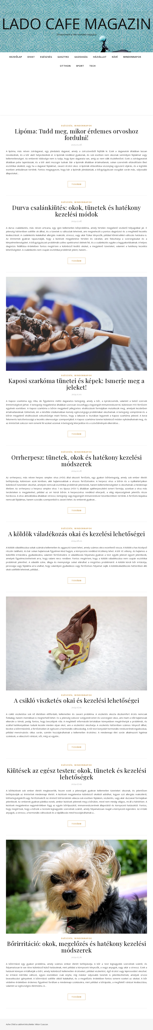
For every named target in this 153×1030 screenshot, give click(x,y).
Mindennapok (132, 56)
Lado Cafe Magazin (76, 23)
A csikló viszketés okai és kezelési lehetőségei (76, 700)
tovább (77, 184)
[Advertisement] (76, 93)
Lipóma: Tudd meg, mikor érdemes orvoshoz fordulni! (76, 134)
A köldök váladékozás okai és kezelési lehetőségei (76, 534)
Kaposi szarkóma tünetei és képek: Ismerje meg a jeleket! (76, 384)
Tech (92, 65)
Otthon (65, 65)
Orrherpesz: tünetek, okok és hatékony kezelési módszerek (76, 460)
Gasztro (63, 56)
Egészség (46, 56)
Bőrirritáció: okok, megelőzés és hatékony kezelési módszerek (76, 946)
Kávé (115, 56)
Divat (31, 56)
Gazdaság (81, 56)
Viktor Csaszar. (41, 1024)
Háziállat (100, 56)
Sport (80, 65)
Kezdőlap (15, 56)
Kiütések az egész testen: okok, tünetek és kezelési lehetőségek (76, 773)
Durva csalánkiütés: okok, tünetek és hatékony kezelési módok (76, 210)
